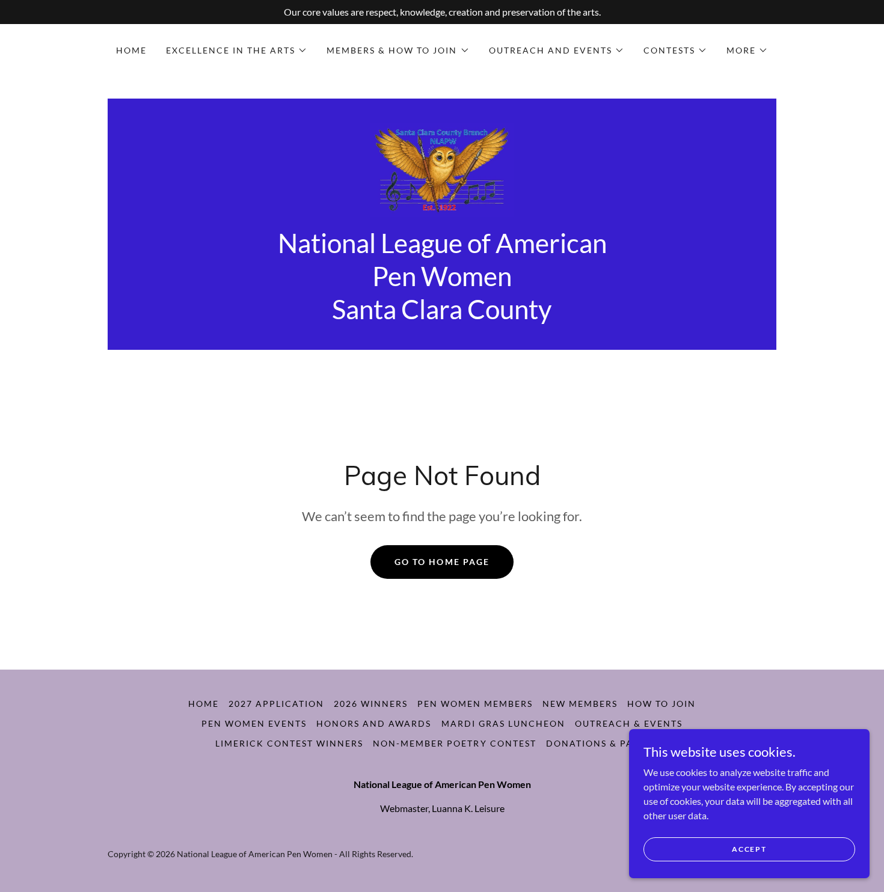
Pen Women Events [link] (254, 723)
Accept (749, 849)
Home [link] (131, 50)
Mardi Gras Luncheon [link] (503, 723)
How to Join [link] (661, 703)
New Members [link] (580, 703)
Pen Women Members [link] (475, 703)
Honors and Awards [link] (373, 723)
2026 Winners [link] (371, 703)
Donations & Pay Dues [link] (607, 743)
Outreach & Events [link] (629, 723)
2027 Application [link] (276, 703)
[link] (442, 168)
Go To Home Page (441, 562)
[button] (236, 50)
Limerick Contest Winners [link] (289, 743)
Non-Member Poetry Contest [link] (454, 743)
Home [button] (203, 703)
